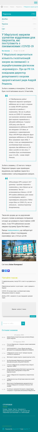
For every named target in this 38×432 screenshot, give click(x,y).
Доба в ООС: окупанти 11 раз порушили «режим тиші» (17, 297)
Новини (10, 409)
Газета (15, 409)
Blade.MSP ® (16, 429)
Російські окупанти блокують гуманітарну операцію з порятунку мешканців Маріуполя (21, 389)
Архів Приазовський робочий (11, 411)
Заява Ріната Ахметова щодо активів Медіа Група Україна (20, 337)
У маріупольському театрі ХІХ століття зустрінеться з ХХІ (19, 282)
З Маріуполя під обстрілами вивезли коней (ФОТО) (20, 379)
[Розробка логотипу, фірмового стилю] (19, 309)
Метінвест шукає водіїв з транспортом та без (21, 357)
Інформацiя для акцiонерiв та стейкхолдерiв (16, 412)
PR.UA (30, 69)
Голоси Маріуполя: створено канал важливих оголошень (21, 345)
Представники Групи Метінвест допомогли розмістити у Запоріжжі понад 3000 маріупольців (20, 370)
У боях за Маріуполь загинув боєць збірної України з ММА (20, 365)
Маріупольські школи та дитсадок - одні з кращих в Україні (18, 287)
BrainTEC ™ (27, 429)
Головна (5, 409)
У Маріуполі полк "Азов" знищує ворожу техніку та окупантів (19, 353)
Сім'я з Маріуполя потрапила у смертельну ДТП (20, 375)
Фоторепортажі (25, 411)
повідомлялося (13, 230)
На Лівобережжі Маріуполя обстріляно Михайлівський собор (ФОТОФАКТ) (19, 361)
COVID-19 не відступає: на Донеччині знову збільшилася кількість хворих (16, 292)
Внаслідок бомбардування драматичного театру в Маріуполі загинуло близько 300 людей (20, 385)
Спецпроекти (22, 409)
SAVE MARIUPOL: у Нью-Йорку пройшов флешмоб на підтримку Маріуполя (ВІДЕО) (20, 349)
